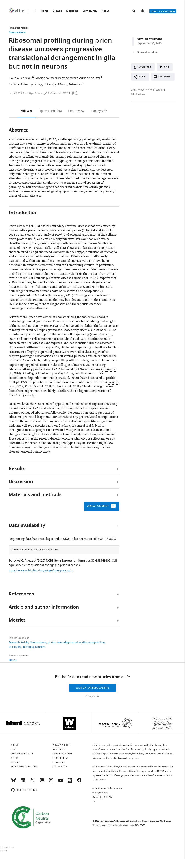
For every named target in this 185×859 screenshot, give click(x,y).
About (105, 11)
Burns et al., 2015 (85, 278)
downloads (157, 90)
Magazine (72, 11)
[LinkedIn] (22, 782)
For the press (60, 758)
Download (144, 67)
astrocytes (15, 647)
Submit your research (163, 11)
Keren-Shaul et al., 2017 (71, 339)
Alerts (143, 11)
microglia (28, 647)
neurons (40, 647)
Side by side (99, 111)
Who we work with (22, 753)
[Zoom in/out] (12, 847)
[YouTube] (60, 782)
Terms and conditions (24, 766)
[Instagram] (51, 782)
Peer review (76, 111)
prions (52, 642)
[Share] (5, 847)
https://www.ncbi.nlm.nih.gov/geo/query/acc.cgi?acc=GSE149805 (41, 570)
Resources (59, 762)
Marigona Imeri (46, 78)
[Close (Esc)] (1, 847)
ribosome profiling (93, 642)
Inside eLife (59, 749)
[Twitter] (32, 782)
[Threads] (69, 782)
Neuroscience (17, 32)
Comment (165, 77)
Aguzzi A (30, 560)
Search (134, 11)
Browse (57, 11)
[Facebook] (79, 782)
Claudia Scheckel (20, 78)
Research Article (18, 28)
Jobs (13, 749)
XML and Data (60, 766)
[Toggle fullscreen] (8, 847)
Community (90, 11)
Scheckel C (16, 560)
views (138, 90)
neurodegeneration (69, 642)
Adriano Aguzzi (89, 78)
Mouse (13, 660)
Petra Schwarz (68, 78)
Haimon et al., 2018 (66, 386)
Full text (26, 111)
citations (138, 94)
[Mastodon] (41, 782)
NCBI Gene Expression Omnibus (68, 560)
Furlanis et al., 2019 (38, 386)
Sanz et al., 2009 (67, 378)
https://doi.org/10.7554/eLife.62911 (49, 93)
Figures (50, 111)
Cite (166, 67)
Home (44, 11)
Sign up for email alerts (92, 688)
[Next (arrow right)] (5, 850)
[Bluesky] (13, 782)
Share (141, 77)
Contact (16, 762)
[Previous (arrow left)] (1, 850)
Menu (34, 11)
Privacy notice (93, 696)
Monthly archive (62, 753)
